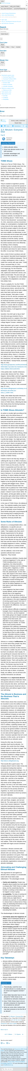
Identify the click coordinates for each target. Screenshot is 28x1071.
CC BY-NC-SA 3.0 (16, 1020)
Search (3, 1069)
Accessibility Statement (6, 1063)
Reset (2, 44)
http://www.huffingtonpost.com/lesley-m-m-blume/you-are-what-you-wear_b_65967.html (14, 390)
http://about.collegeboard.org (10, 761)
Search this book (4, 29)
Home (8, 126)
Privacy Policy (11, 1061)
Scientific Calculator (8, 86)
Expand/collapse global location (26, 126)
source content (13, 1023)
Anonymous (4, 1023)
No (9, 1043)
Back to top (3, 1029)
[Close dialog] (1, 113)
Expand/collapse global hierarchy (2, 126)
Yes (4, 1043)
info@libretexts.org (8, 1065)
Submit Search (4, 34)
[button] (5, 97)
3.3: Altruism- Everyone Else (16, 1016)
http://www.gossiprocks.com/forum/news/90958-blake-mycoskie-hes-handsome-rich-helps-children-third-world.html (14, 367)
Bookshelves (17, 126)
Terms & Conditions (20, 1061)
